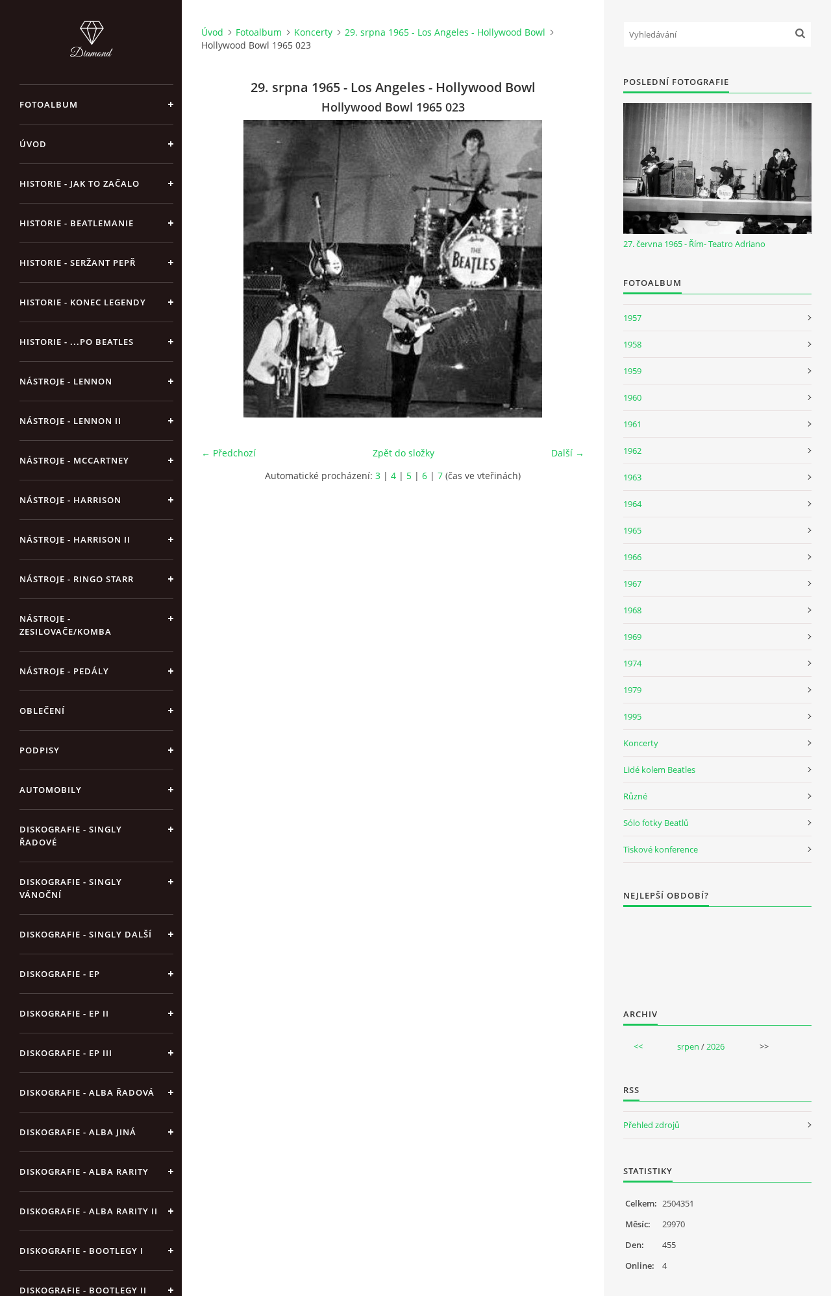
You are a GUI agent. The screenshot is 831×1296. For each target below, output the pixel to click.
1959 (632, 371)
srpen (688, 1046)
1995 (632, 716)
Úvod (33, 144)
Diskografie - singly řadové (70, 835)
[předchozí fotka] (222, 269)
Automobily (50, 789)
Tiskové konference (660, 849)
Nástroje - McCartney (74, 460)
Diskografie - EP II (64, 1013)
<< (638, 1046)
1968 (632, 610)
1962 (632, 450)
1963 (632, 477)
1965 (632, 530)
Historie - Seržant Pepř (77, 262)
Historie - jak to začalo (79, 183)
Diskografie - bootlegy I (81, 1250)
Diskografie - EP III (65, 1053)
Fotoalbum (48, 104)
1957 (632, 318)
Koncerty (313, 32)
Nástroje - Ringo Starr (76, 579)
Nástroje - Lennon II (70, 421)
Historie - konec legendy (82, 302)
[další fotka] (563, 269)
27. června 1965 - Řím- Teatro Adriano (694, 244)
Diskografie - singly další (85, 934)
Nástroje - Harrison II (74, 539)
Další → (567, 453)
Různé (635, 796)
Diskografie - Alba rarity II (88, 1211)
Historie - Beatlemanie (76, 223)
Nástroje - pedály (64, 671)
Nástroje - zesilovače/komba (65, 625)
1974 (632, 663)
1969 (632, 636)
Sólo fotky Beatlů (656, 823)
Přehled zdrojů (651, 1125)
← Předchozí (228, 453)
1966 (632, 557)
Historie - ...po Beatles (76, 342)
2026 (715, 1046)
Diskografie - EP (59, 974)
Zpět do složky (403, 453)
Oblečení (42, 710)
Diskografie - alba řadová (87, 1092)
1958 (632, 344)
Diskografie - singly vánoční (70, 888)
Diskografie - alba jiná (77, 1132)
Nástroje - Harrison (70, 500)
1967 (632, 583)
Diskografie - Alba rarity (84, 1171)
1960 (632, 397)
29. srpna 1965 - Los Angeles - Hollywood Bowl (445, 32)
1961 (632, 424)
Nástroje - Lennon (65, 381)
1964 (632, 504)
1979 (632, 690)
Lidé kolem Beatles (659, 769)
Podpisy (39, 750)
